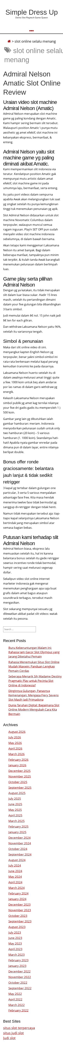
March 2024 (16, 888)
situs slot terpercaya (19, 1027)
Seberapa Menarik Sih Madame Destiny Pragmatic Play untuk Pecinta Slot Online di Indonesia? (35, 680)
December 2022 (19, 971)
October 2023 (17, 916)
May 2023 (15, 943)
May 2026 (15, 743)
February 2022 (18, 1010)
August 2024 (17, 860)
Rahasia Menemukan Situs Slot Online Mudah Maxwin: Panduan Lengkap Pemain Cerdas (33, 666)
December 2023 (19, 904)
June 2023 (15, 938)
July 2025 (14, 799)
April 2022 (15, 999)
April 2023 (15, 949)
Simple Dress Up (31, 12)
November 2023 (19, 910)
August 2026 (17, 732)
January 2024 (17, 899)
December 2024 (19, 838)
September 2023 (19, 921)
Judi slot (9, 1038)
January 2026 (17, 765)
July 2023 (14, 932)
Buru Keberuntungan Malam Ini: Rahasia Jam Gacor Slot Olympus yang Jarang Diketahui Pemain (33, 652)
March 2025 (16, 821)
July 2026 (14, 737)
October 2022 (17, 983)
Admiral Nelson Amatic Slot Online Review (32, 83)
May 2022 (15, 994)
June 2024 (15, 871)
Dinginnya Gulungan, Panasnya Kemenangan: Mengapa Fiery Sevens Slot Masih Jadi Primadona (33, 695)
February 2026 (18, 760)
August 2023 (17, 927)
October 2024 (17, 849)
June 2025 (15, 804)
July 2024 (14, 865)
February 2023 (18, 960)
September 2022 (19, 988)
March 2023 (16, 955)
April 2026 (15, 748)
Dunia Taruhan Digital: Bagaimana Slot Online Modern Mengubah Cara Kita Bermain (33, 709)
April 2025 (15, 815)
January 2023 (17, 966)
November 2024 (19, 843)
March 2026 (16, 754)
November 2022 (19, 977)
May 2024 (15, 877)
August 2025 (17, 793)
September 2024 (19, 854)
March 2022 (16, 1005)
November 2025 (19, 776)
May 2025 (15, 810)
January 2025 (17, 832)
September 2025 (19, 788)
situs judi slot (13, 1032)
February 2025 (18, 826)
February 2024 (18, 893)
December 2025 (19, 771)
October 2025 (17, 782)
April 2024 (15, 882)
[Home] (9, 41)
